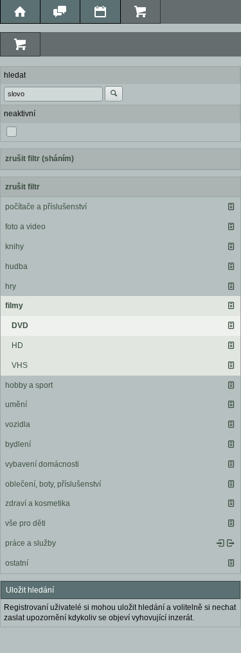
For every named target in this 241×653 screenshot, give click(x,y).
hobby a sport (29, 385)
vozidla (17, 424)
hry (10, 286)
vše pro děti (25, 523)
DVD (20, 325)
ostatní (16, 563)
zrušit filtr (22, 186)
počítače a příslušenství (46, 206)
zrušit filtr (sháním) (39, 158)
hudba (16, 266)
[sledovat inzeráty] (231, 206)
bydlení (18, 444)
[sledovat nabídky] (231, 543)
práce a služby (30, 543)
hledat (15, 75)
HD (17, 345)
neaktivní (19, 113)
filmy (14, 305)
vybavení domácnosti (42, 464)
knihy (14, 246)
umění (16, 404)
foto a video (25, 226)
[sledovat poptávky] (220, 543)
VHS (20, 365)
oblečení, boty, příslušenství (53, 484)
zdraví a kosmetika (37, 503)
